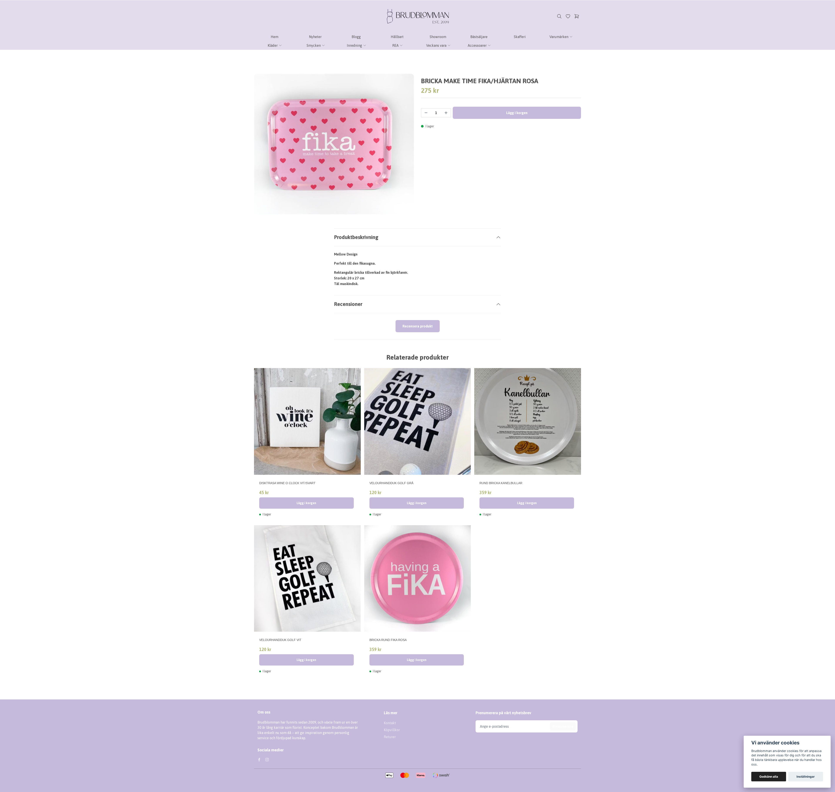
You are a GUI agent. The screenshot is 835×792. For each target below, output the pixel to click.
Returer (390, 737)
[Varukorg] (576, 16)
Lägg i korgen (306, 503)
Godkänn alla (768, 776)
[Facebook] (259, 759)
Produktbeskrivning (356, 237)
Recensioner (348, 304)
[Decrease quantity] (426, 112)
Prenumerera (563, 726)
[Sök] (559, 16)
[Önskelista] (568, 16)
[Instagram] (267, 759)
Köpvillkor (392, 730)
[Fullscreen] (334, 144)
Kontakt (390, 723)
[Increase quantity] (446, 112)
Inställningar (806, 776)
